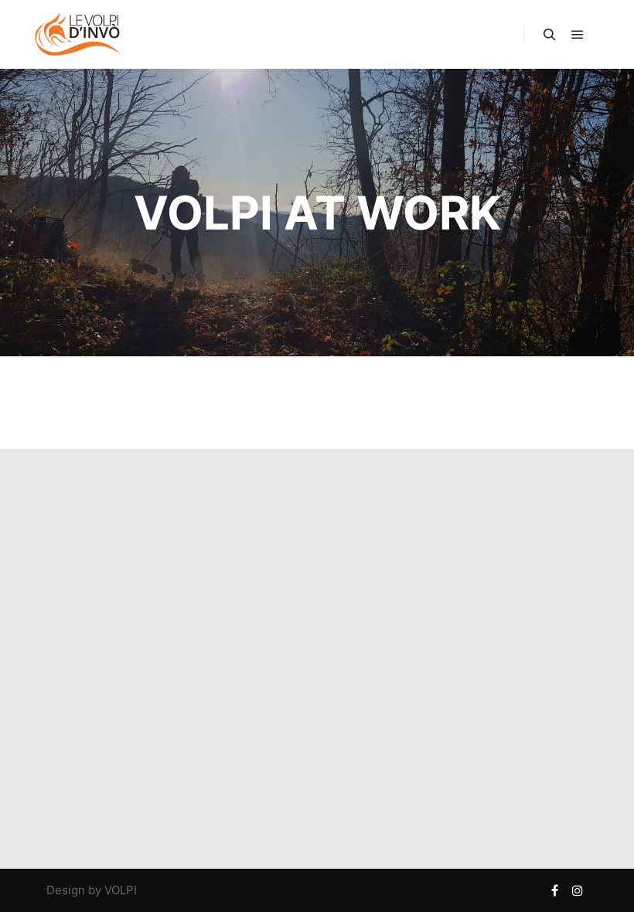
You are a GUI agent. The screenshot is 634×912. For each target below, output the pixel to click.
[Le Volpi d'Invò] (77, 34)
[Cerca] (550, 35)
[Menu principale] (577, 35)
